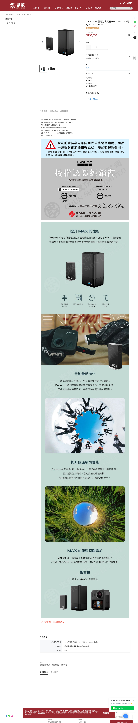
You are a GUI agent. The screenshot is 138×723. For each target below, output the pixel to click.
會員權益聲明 (82, 722)
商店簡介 (50, 719)
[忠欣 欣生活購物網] (17, 5)
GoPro (88, 68)
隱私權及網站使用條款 (54, 722)
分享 (89, 99)
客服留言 (81, 719)
